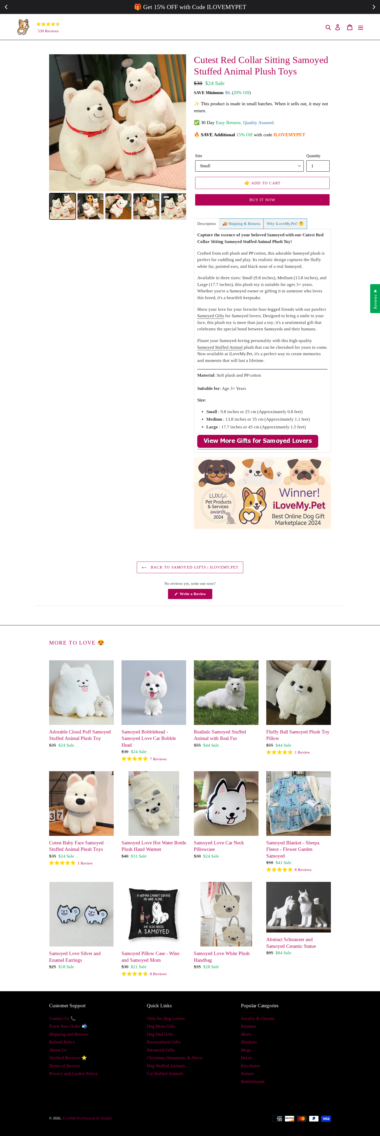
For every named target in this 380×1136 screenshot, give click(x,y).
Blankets (249, 1042)
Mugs (246, 1050)
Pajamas (248, 1026)
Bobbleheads (253, 1081)
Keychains (250, 1065)
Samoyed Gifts (210, 315)
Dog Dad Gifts (160, 1034)
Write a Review (195, 595)
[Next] (178, 123)
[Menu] (361, 27)
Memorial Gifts (161, 1050)
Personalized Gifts (163, 1042)
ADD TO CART (262, 182)
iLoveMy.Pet (71, 1118)
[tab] (206, 223)
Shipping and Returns (69, 1034)
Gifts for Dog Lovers (166, 1018)
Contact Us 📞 (62, 1018)
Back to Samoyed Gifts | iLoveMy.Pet (193, 567)
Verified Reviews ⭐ (68, 1057)
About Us (57, 1050)
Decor (246, 1057)
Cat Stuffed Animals (165, 1073)
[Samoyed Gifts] (257, 446)
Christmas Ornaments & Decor (175, 1057)
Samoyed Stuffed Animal (220, 347)
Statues (247, 1073)
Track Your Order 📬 (68, 1026)
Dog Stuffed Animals (166, 1065)
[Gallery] (117, 137)
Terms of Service (64, 1065)
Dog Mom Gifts (161, 1026)
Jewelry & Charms (258, 1018)
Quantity (313, 156)
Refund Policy (62, 1042)
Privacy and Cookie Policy (73, 1073)
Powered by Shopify (97, 1118)
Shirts (246, 1034)
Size (198, 156)
